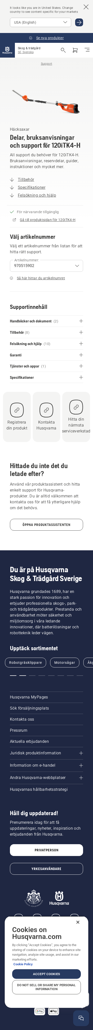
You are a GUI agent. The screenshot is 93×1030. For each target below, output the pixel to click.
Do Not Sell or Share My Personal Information (46, 987)
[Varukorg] (75, 50)
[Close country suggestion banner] (86, 7)
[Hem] (7, 50)
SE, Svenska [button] (25, 52)
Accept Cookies (46, 974)
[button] (13, 675)
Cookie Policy (23, 964)
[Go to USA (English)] (79, 22)
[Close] (78, 922)
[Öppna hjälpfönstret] (81, 1018)
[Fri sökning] (63, 50)
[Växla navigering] (87, 50)
